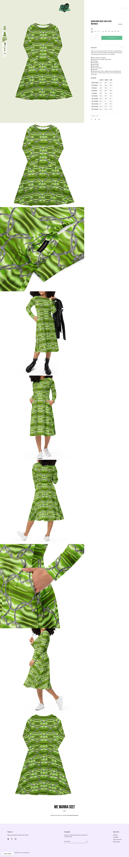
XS (94, 31)
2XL (106, 31)
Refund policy (116, 841)
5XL (115, 31)
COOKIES (115, 837)
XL (103, 31)
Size (92, 29)
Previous (93, 115)
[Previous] (4, 22)
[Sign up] (87, 841)
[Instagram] (15, 839)
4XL (112, 31)
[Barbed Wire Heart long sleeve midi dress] (4, 27)
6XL (119, 31)
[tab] (106, 81)
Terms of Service (117, 839)
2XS (92, 31)
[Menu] (3, 8)
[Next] (4, 55)
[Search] (121, 8)
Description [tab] (94, 47)
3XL (109, 31)
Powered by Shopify (25, 852)
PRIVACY (115, 835)
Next (97, 115)
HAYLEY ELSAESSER (15, 852)
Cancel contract (8, 853)
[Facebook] (12, 839)
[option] (4, 28)
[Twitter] (8, 839)
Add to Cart (112, 37)
